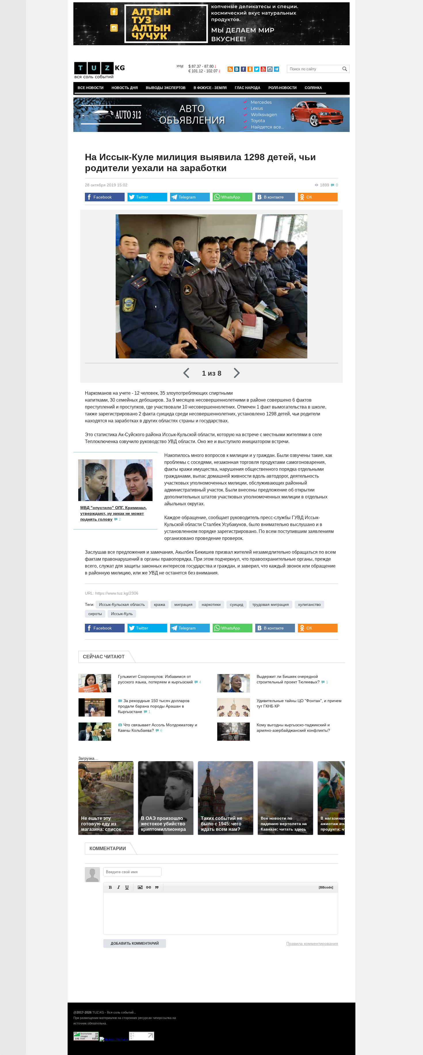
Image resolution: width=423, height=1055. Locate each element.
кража (159, 604)
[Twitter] (256, 69)
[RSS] (230, 69)
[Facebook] (243, 69)
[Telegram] (276, 69)
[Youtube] (263, 69)
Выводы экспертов (166, 88)
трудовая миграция (270, 604)
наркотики (211, 604)
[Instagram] (270, 69)
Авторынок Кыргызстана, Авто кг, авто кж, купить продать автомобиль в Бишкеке (143, 1052)
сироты (95, 613)
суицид (236, 604)
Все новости (91, 88)
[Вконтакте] (236, 69)
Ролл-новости (282, 88)
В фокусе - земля (210, 88)
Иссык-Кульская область (122, 604)
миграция (183, 604)
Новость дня (125, 88)
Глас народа (247, 88)
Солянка (313, 88)
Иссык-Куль (122, 613)
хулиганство (309, 604)
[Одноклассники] (250, 69)
